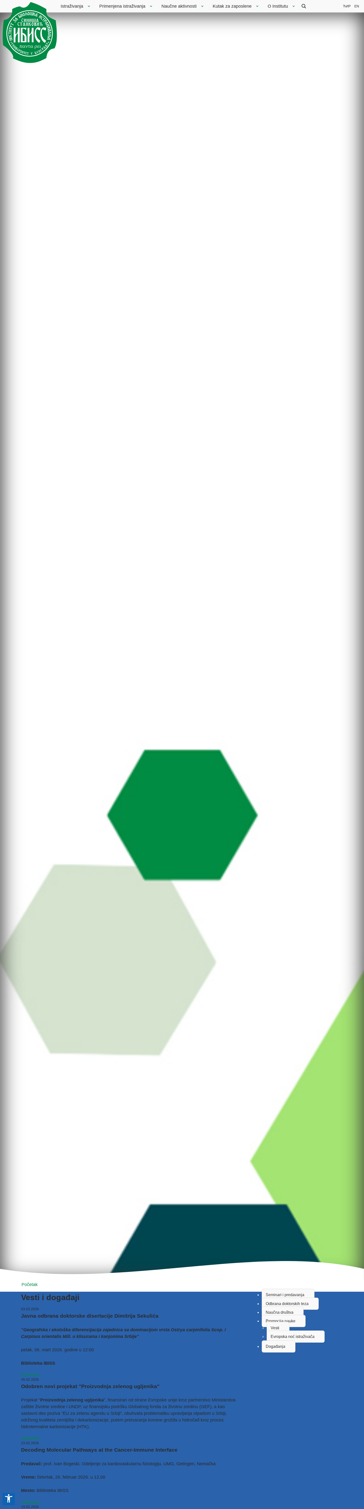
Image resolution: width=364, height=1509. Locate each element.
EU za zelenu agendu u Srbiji (91, 1413)
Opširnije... (31, 1374)
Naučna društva (279, 1312)
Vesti (275, 1328)
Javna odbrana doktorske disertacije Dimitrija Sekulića (89, 1316)
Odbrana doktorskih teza (287, 1304)
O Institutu (278, 6)
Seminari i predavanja (285, 1295)
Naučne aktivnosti (179, 6)
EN (356, 6)
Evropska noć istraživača (292, 1336)
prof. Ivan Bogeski (61, 1463)
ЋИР (347, 6)
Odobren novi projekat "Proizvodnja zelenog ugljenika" (90, 1386)
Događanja (275, 1346)
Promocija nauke (280, 1321)
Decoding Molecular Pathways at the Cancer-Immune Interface (99, 1450)
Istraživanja (72, 6)
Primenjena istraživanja (122, 6)
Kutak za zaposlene (232, 6)
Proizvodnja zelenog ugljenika (72, 1400)
